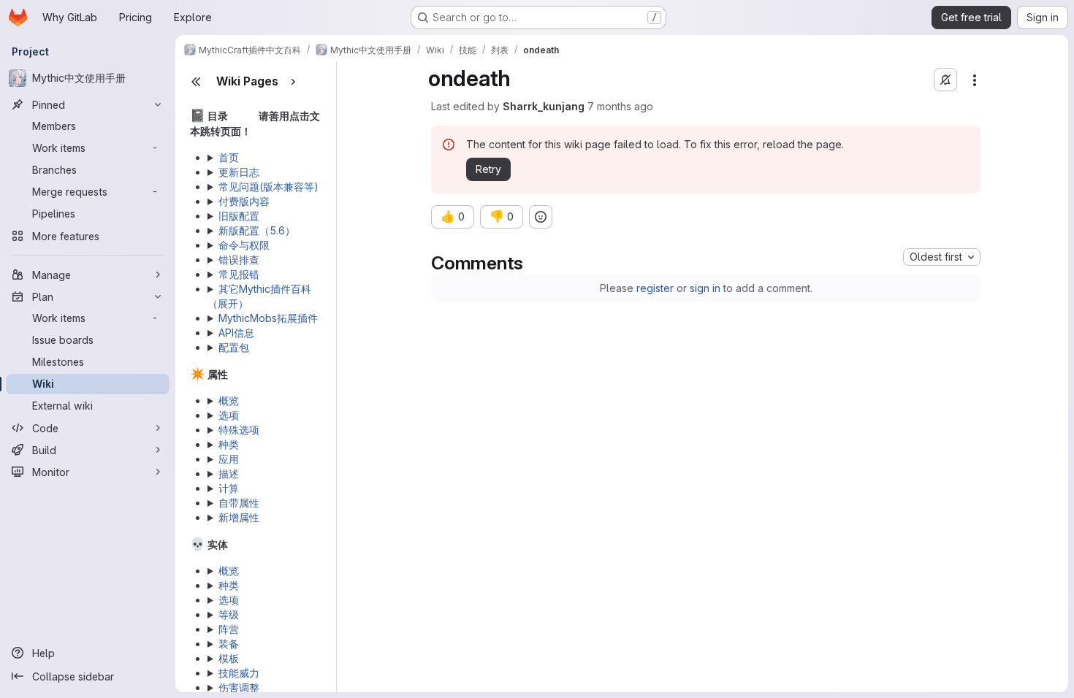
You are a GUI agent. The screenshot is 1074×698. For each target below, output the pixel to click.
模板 (228, 658)
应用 (228, 459)
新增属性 (238, 517)
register (655, 288)
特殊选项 (238, 429)
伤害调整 (238, 687)
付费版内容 (244, 201)
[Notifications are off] (945, 79)
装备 (228, 643)
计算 (228, 488)
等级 (228, 614)
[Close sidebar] (195, 81)
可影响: (257, 673)
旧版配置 (238, 216)
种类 (228, 444)
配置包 (233, 347)
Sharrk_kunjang (543, 106)
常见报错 (238, 274)
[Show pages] (293, 82)
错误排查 (238, 259)
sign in (705, 288)
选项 (228, 415)
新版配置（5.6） (256, 230)
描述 (228, 473)
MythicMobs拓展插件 (268, 318)
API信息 (236, 332)
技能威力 (238, 673)
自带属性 (238, 502)
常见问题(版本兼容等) (268, 186)
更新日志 (238, 172)
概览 (228, 400)
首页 (228, 157)
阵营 (228, 629)
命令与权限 (244, 245)
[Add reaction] (540, 217)
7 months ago (620, 106)
